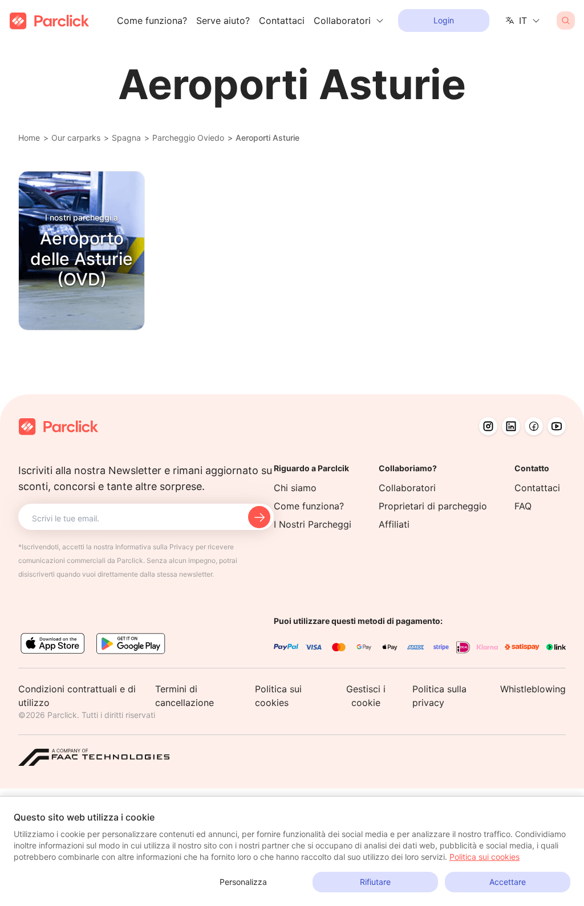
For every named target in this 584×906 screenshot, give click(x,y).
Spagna (126, 137)
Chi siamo (295, 487)
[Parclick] (49, 21)
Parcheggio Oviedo (188, 137)
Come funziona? (152, 20)
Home (29, 137)
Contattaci (282, 20)
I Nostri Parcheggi (312, 524)
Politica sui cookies (484, 857)
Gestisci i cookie (366, 695)
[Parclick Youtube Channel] (557, 426)
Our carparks (75, 137)
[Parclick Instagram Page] (488, 426)
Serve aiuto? (223, 20)
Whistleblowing (533, 689)
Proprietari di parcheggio (433, 506)
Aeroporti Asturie (267, 137)
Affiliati (394, 524)
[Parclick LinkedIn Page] (511, 426)
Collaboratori (407, 487)
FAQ (523, 506)
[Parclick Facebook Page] (534, 426)
